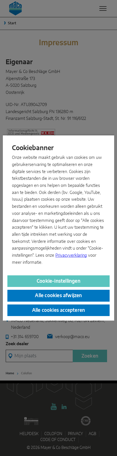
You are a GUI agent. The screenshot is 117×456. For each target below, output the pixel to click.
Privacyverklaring (71, 255)
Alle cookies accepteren (58, 310)
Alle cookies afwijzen (58, 295)
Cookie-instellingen (58, 281)
